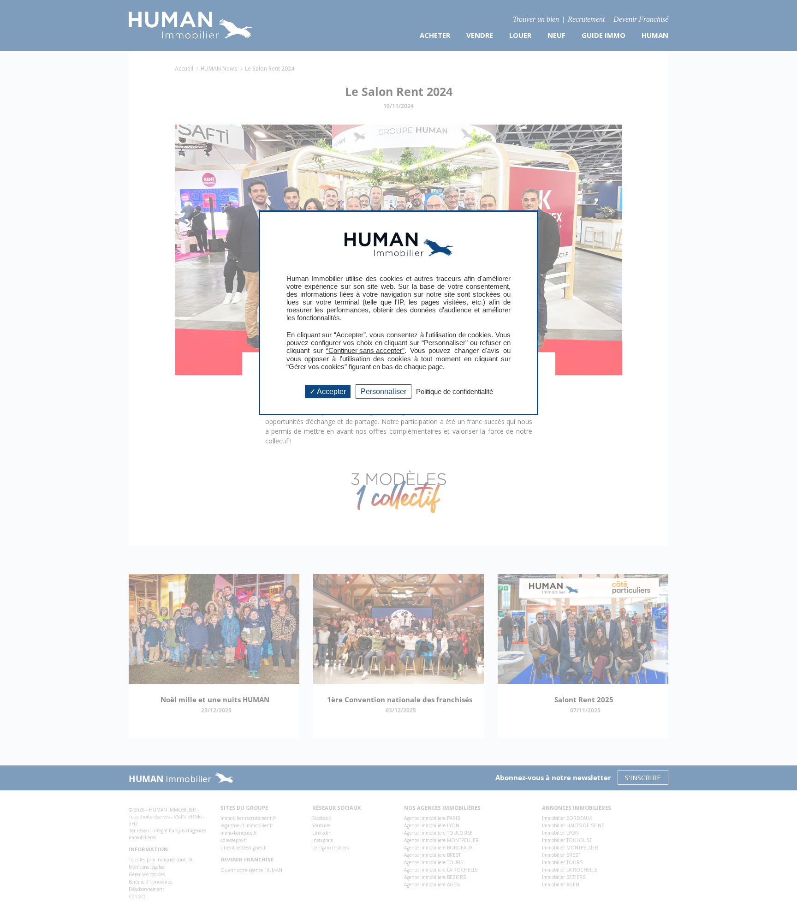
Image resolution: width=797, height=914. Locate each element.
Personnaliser (383, 391)
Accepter (330, 391)
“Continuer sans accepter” (365, 350)
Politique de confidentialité (454, 391)
